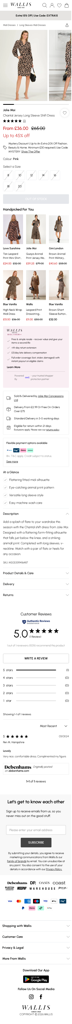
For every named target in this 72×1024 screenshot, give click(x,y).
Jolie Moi (9, 110)
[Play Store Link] (36, 979)
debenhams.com (18, 770)
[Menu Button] (5, 5)
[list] (36, 67)
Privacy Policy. (54, 869)
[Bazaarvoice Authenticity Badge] (36, 622)
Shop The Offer (30, 151)
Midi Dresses (9, 25)
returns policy (52, 429)
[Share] (67, 25)
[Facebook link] (41, 996)
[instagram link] (31, 996)
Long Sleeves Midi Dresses (32, 25)
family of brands (16, 861)
